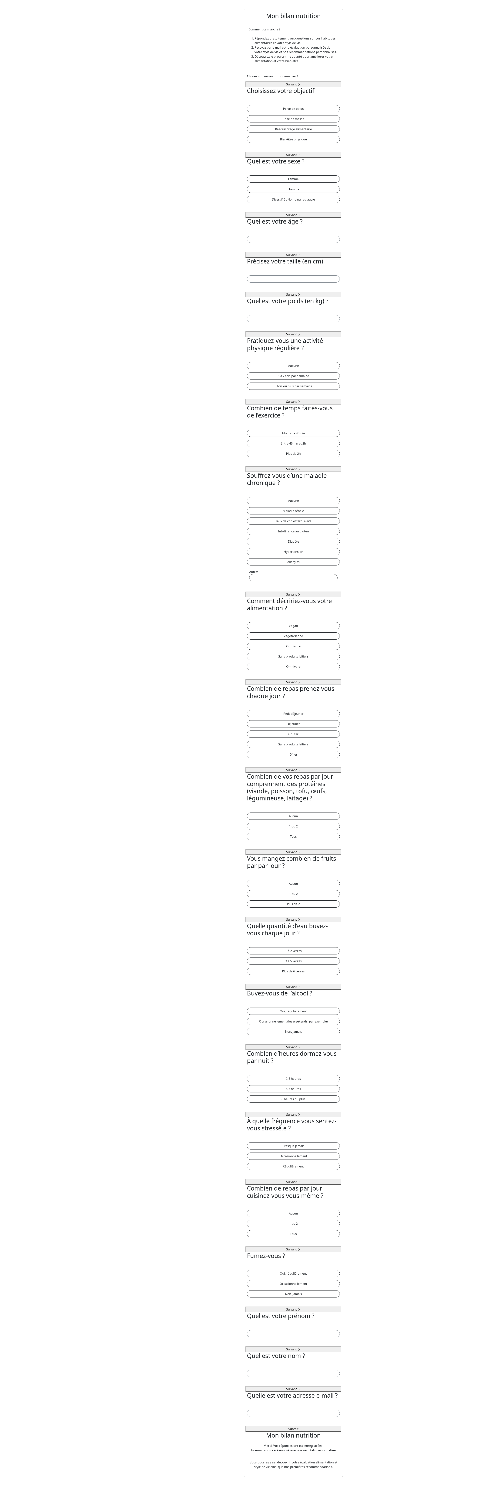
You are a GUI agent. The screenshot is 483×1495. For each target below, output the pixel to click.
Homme (293, 189)
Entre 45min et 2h (293, 443)
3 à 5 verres (293, 961)
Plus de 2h (293, 454)
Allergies (293, 562)
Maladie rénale (293, 511)
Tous (293, 836)
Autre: (253, 572)
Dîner (293, 754)
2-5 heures (293, 1079)
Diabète (293, 541)
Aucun (293, 816)
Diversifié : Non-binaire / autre (293, 199)
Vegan (293, 626)
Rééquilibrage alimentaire (293, 129)
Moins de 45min (293, 433)
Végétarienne (293, 636)
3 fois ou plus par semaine (293, 386)
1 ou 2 (293, 826)
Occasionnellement (293, 1156)
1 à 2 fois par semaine (293, 376)
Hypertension (293, 552)
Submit (293, 1429)
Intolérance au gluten (293, 531)
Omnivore (293, 646)
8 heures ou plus (293, 1099)
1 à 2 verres (293, 951)
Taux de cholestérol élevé (293, 521)
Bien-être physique (293, 139)
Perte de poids (293, 109)
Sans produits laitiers (293, 656)
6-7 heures (293, 1089)
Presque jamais (293, 1146)
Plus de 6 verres (293, 971)
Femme (293, 179)
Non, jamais (293, 1031)
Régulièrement (293, 1166)
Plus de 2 (293, 904)
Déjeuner (293, 724)
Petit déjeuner (293, 714)
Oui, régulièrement (293, 1011)
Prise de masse (293, 119)
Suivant (292, 84)
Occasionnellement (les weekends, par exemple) (293, 1021)
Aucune (293, 366)
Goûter (293, 734)
